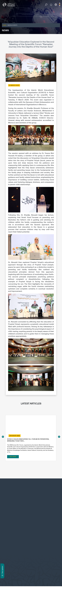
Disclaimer (29, 581)
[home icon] (51, 4)
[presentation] (3, 437)
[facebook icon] (14, 553)
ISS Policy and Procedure (39, 581)
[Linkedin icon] (21, 553)
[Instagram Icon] (25, 553)
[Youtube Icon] (28, 553)
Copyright (23, 581)
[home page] (9, 4)
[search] (46, 4)
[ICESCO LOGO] (31, 490)
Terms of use (8, 581)
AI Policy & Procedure (52, 581)
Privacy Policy (15, 581)
